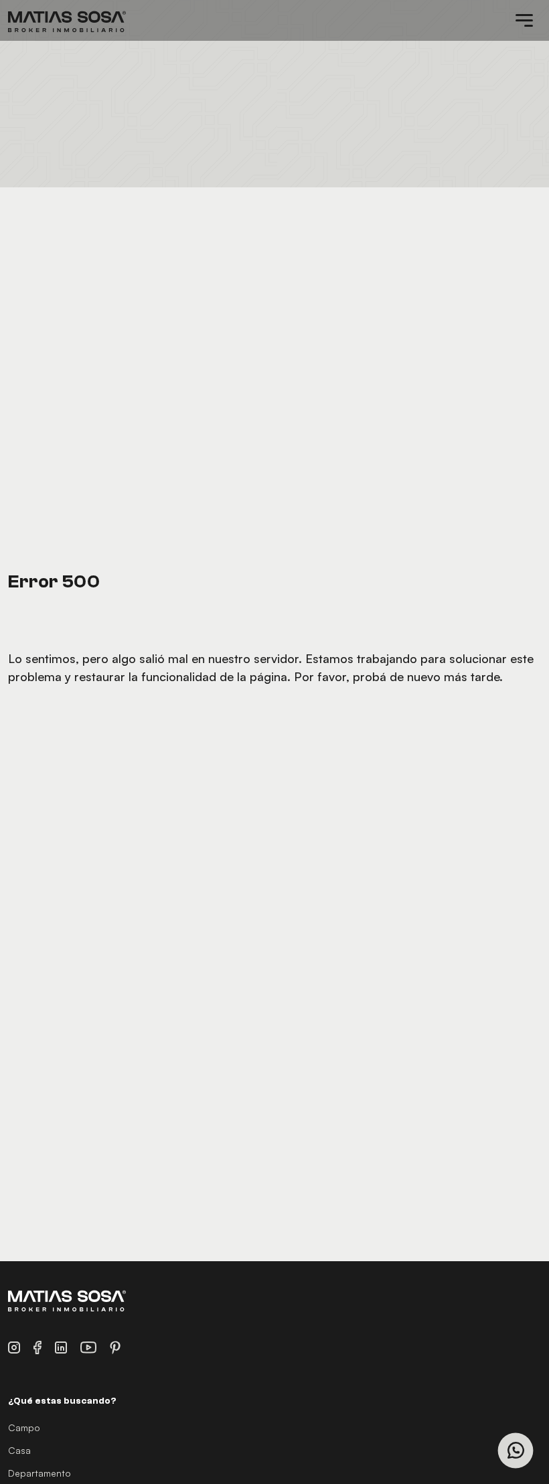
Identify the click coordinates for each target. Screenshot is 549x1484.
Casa (19, 1450)
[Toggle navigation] (524, 20)
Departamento (39, 1473)
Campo (24, 1427)
